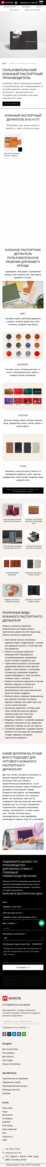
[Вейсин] (24, 1034)
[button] (16, 2)
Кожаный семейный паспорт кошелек (12, 155)
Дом (4, 63)
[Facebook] (19, 1034)
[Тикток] (4, 1034)
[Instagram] (9, 1034)
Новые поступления (32, 10)
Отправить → (23, 967)
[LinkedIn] (14, 1034)
